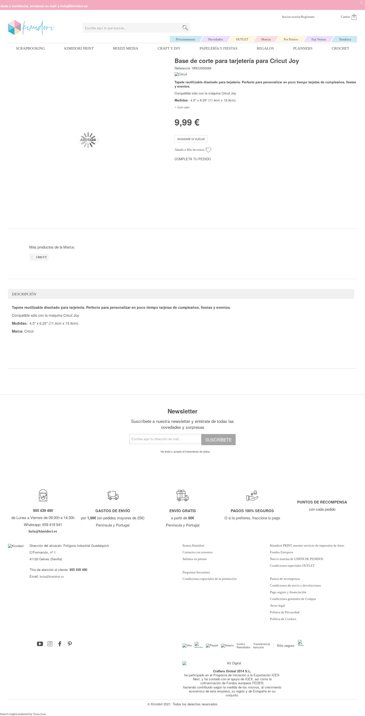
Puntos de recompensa (285, 579)
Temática (345, 39)
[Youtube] (40, 644)
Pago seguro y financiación (288, 592)
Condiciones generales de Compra (293, 599)
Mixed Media (125, 48)
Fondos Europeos (281, 552)
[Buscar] (185, 28)
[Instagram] (50, 644)
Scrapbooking (30, 48)
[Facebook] (60, 644)
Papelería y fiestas (218, 48)
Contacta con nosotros (197, 552)
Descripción (24, 294)
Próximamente (185, 39)
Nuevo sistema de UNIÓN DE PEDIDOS (296, 559)
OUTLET (242, 39)
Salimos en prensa (194, 559)
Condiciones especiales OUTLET (292, 565)
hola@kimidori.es (52, 576)
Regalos (265, 48)
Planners (302, 48)
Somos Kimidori (193, 545)
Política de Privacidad (284, 612)
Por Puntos (291, 39)
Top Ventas (318, 39)
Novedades (215, 39)
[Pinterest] (70, 644)
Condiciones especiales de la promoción (209, 579)
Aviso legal (277, 605)
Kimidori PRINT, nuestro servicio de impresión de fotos (307, 545)
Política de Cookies (283, 619)
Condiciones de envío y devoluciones (295, 585)
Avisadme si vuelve (191, 139)
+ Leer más (182, 107)
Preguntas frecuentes (196, 572)
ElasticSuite (39, 714)
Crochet (340, 48)
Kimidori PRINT (79, 48)
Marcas (266, 39)
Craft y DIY (169, 48)
